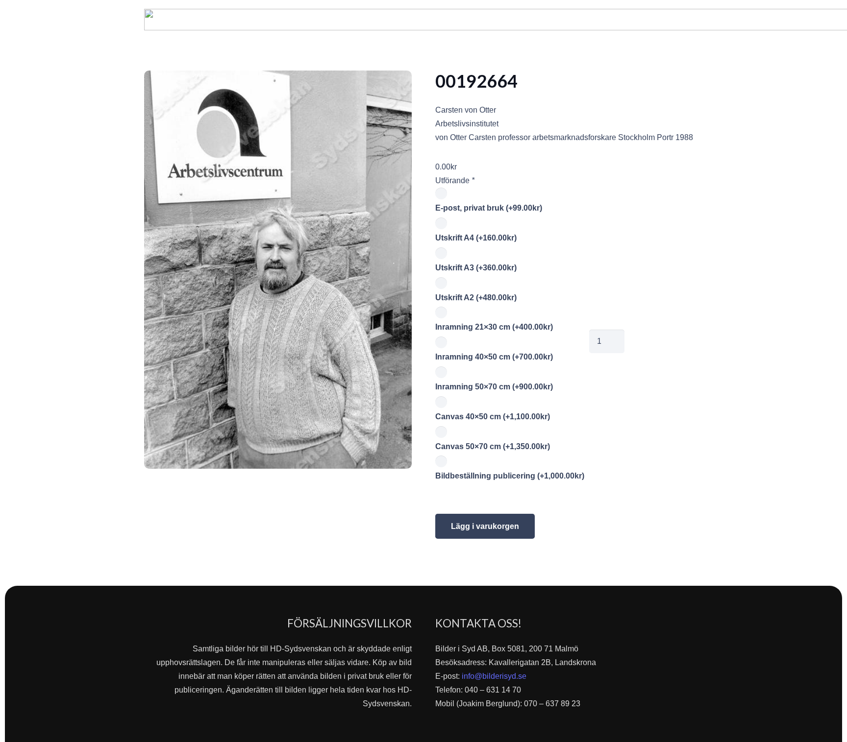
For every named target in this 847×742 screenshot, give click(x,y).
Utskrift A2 (476, 297)
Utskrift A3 (476, 267)
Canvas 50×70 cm (492, 446)
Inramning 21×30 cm (494, 327)
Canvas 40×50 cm (492, 416)
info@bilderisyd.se (494, 676)
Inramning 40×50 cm (494, 357)
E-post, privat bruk (488, 208)
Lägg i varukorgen (485, 526)
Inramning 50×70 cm (494, 387)
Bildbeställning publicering (509, 476)
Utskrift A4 (476, 238)
